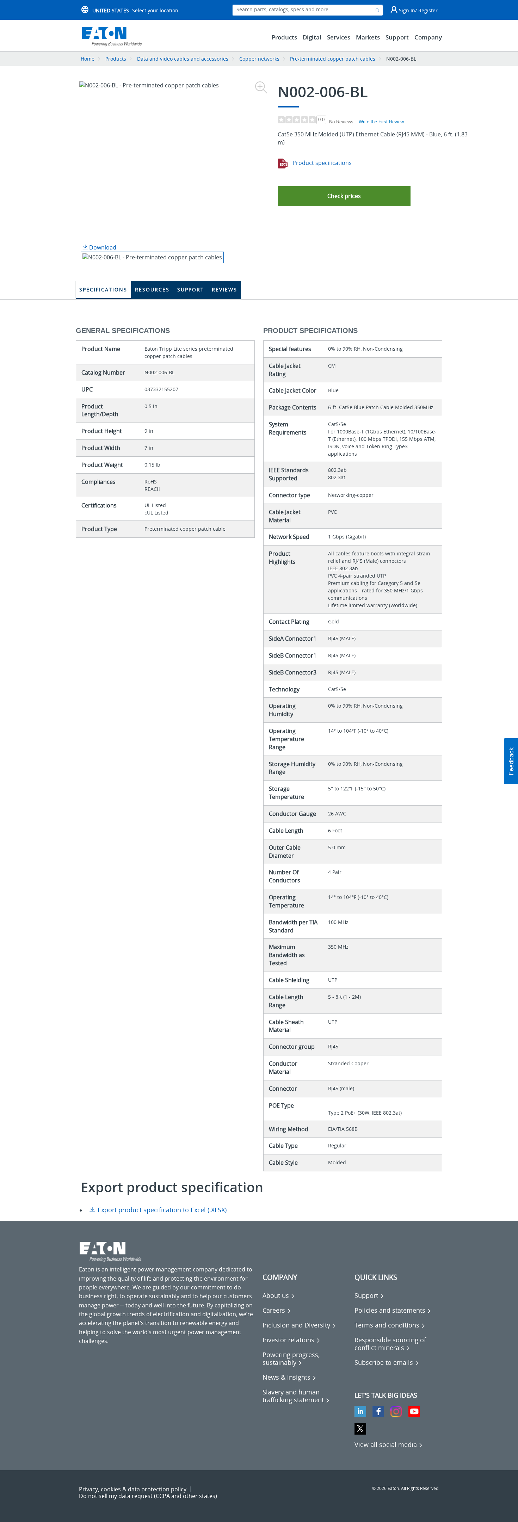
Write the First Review (381, 121)
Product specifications (321, 163)
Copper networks (259, 58)
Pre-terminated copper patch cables (332, 58)
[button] (344, 196)
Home (87, 58)
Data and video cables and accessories (183, 58)
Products (115, 58)
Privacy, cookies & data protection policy (132, 1489)
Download (102, 247)
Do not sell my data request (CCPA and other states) (148, 1496)
